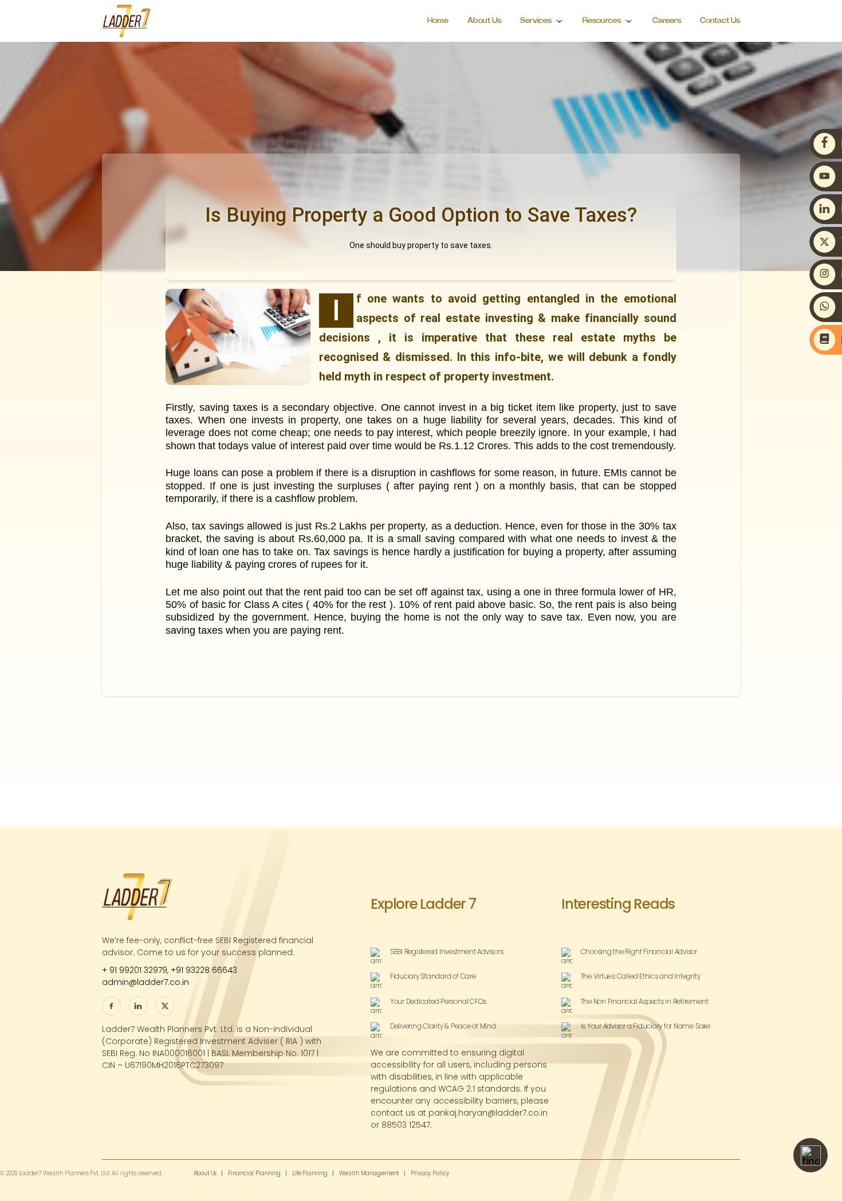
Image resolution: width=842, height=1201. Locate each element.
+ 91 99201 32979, (136, 970)
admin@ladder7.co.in (145, 982)
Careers (666, 21)
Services (536, 21)
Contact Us (720, 21)
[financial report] (810, 1155)
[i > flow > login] (165, 1005)
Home (437, 21)
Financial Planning (254, 1173)
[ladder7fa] (111, 1005)
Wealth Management (369, 1173)
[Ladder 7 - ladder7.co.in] (126, 21)
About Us (484, 21)
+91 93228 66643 (204, 970)
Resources (602, 21)
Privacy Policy (430, 1173)
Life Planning (310, 1173)
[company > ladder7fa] (138, 1005)
